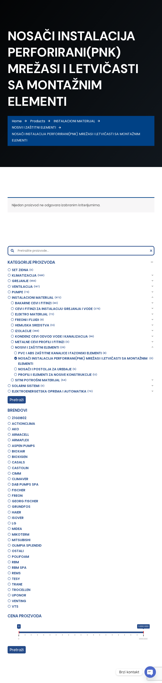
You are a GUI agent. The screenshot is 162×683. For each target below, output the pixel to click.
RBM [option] (15, 562)
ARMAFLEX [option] (20, 440)
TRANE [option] (17, 584)
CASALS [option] (18, 462)
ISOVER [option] (18, 518)
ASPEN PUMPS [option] (23, 446)
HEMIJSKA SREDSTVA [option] (34, 325)
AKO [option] (15, 429)
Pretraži (17, 399)
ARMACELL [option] (20, 434)
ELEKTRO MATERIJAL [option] (34, 314)
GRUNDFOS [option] (21, 506)
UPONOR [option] (19, 595)
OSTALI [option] (18, 551)
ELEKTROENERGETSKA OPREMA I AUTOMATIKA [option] (52, 391)
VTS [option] (15, 606)
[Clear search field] (151, 250)
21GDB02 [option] (19, 418)
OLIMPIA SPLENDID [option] (27, 545)
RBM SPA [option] (19, 567)
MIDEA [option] (17, 529)
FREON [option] (17, 495)
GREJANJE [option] (23, 281)
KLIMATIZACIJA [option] (27, 275)
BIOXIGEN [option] (19, 457)
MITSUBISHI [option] (21, 540)
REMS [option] (16, 573)
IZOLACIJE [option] (26, 331)
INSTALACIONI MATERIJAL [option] (36, 297)
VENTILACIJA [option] (25, 286)
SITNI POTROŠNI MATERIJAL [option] (40, 380)
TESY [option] (16, 579)
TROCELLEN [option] (21, 590)
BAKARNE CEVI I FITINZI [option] (36, 303)
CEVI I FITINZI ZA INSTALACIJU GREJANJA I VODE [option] (57, 309)
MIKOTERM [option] (20, 534)
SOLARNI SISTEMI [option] (27, 386)
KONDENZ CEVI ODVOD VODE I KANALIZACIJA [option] (54, 336)
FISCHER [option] (18, 490)
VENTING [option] (19, 601)
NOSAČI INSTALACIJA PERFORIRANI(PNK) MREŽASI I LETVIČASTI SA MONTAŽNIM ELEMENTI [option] (85, 361)
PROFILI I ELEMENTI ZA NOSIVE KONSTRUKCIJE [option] (57, 374)
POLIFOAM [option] (20, 556)
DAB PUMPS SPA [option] (25, 484)
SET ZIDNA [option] (22, 270)
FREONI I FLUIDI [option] (29, 320)
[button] (81, 262)
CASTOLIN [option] (20, 468)
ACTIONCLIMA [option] (23, 423)
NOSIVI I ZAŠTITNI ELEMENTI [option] (39, 347)
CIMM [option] (16, 473)
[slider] (19, 633)
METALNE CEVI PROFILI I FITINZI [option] (41, 342)
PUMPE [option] (20, 292)
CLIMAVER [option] (20, 479)
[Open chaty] (150, 672)
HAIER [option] (16, 512)
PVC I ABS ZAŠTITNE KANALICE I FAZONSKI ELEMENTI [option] (61, 353)
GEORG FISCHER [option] (25, 501)
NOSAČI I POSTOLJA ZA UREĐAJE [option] (46, 369)
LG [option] (14, 523)
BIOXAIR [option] (18, 451)
